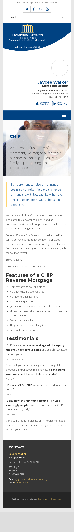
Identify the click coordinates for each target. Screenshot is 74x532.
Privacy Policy (56, 499)
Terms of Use (42, 499)
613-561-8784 (61, 96)
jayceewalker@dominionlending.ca (50, 93)
